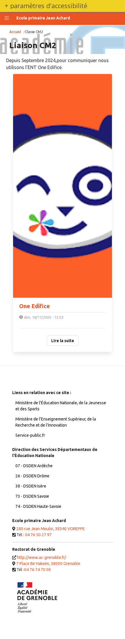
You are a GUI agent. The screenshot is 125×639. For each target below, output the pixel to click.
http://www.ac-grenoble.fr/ (41, 557)
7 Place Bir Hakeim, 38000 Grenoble (48, 563)
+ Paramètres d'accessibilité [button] (46, 6)
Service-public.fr (30, 435)
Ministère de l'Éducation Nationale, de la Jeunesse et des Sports (60, 405)
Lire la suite (62, 340)
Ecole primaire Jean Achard (43, 18)
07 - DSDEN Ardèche (34, 465)
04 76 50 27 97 (38, 534)
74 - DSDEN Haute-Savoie (38, 506)
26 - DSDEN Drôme (32, 476)
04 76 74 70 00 (37, 569)
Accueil (15, 32)
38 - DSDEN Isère (30, 486)
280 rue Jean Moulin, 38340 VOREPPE (50, 528)
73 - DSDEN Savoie (32, 496)
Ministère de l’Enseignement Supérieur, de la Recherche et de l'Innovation (55, 422)
